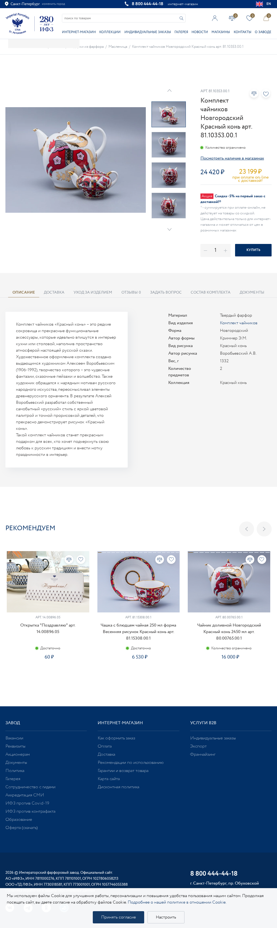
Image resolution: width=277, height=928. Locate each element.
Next (169, 229)
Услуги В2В (203, 723)
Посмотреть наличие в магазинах (232, 158)
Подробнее (47, 676)
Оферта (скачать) (21, 828)
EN (268, 4)
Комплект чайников (239, 323)
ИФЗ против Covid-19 (27, 803)
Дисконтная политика (118, 787)
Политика (14, 771)
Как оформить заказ (116, 738)
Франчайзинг (202, 754)
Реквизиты (15, 746)
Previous (246, 529)
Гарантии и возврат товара (123, 771)
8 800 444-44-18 (147, 4)
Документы (16, 762)
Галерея (181, 32)
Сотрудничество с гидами (30, 787)
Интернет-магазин (79, 32)
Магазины (221, 32)
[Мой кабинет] (215, 18)
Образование (18, 819)
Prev (169, 90)
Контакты (242, 32)
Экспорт (198, 746)
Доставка (106, 754)
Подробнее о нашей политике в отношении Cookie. (177, 902)
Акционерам (17, 754)
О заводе (263, 32)
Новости (200, 32)
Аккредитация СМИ (24, 795)
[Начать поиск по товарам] (181, 18)
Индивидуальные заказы (147, 32)
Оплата (105, 746)
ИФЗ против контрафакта (30, 811)
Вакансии (14, 738)
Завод (12, 723)
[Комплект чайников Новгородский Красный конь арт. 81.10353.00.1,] (75, 159)
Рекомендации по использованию (131, 762)
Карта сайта (109, 779)
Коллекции (110, 32)
